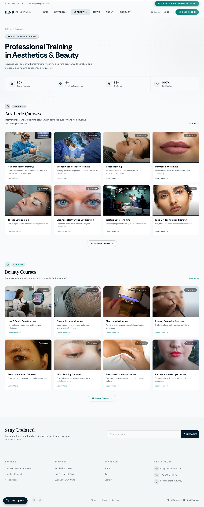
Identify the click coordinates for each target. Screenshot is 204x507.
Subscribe (191, 434)
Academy (79, 12)
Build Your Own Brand (65, 479)
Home (45, 12)
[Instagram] (33, 500)
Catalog (59, 12)
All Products (11, 479)
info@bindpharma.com (171, 468)
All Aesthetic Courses (100, 243)
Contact (125, 12)
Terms (104, 500)
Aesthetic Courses (63, 468)
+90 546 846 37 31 (169, 474)
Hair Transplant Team (65, 474)
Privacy (94, 500)
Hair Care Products (14, 474)
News (96, 12)
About (110, 12)
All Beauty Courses (100, 398)
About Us (109, 468)
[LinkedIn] (40, 500)
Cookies (115, 500)
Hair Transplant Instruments (18, 468)
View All (192, 123)
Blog (107, 474)
